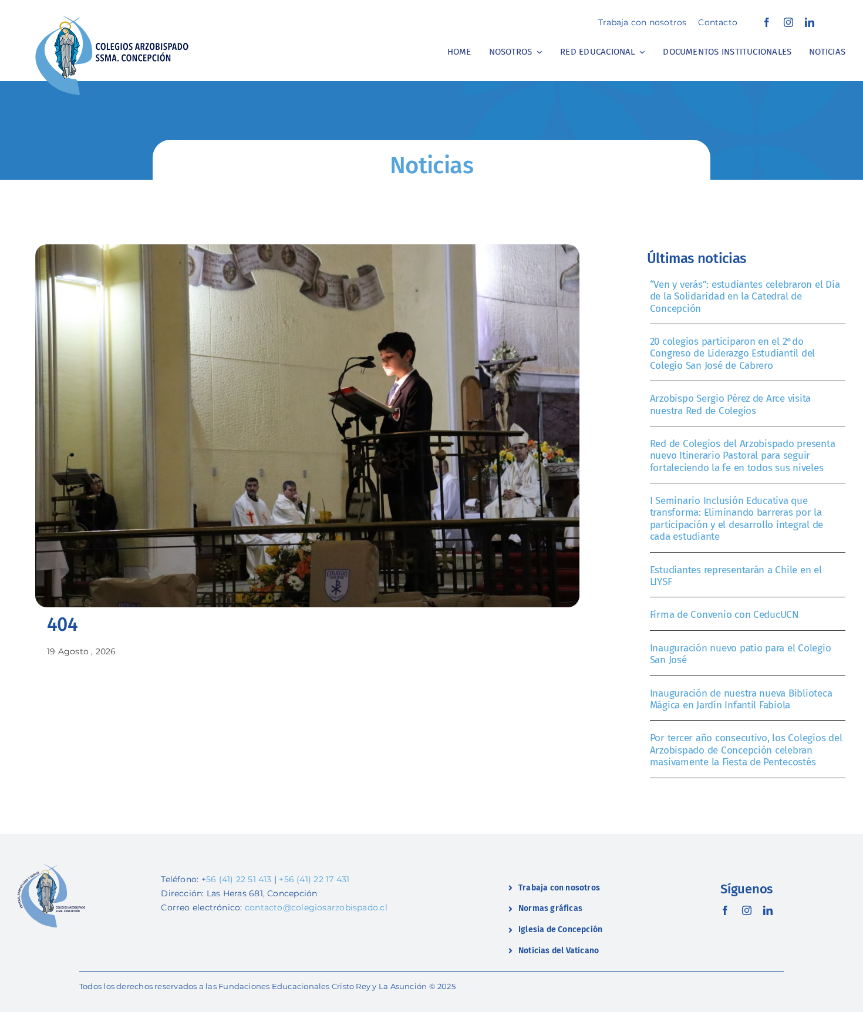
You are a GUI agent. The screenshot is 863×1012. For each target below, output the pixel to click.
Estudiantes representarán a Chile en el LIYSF (736, 576)
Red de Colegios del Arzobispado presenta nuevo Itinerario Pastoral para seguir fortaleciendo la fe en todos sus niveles (742, 456)
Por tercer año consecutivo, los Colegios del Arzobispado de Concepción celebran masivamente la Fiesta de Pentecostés (746, 750)
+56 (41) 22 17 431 (314, 879)
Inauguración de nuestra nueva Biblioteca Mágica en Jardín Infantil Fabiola (741, 699)
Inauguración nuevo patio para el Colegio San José (740, 654)
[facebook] (766, 22)
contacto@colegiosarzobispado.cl (316, 907)
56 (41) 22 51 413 (239, 879)
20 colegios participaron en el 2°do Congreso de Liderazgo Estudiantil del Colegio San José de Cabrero (732, 353)
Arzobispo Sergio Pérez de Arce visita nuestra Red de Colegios (730, 404)
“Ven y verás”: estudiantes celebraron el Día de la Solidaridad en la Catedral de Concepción (745, 296)
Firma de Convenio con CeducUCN (724, 614)
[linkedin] (809, 22)
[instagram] (788, 22)
